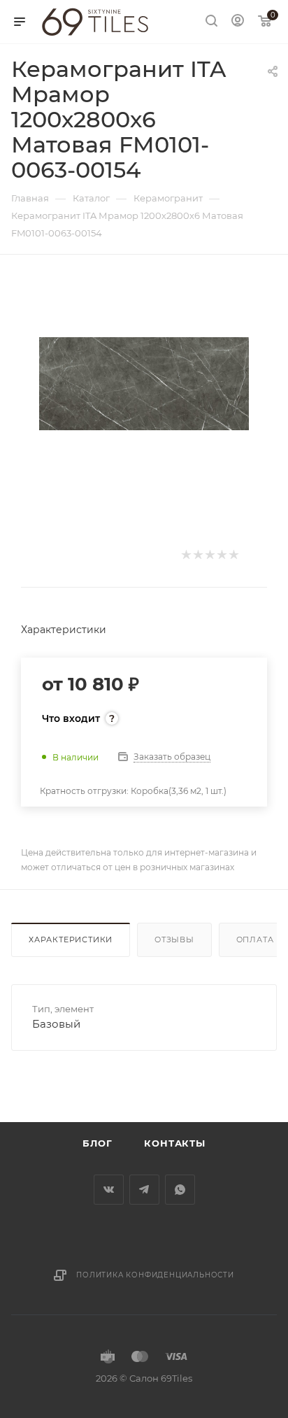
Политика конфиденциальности (155, 1274)
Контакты (174, 1143)
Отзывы (174, 939)
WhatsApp (180, 1190)
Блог (97, 1143)
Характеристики (71, 939)
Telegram (144, 1190)
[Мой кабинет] (237, 22)
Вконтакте (109, 1190)
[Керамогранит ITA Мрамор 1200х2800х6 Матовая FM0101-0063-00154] (144, 382)
